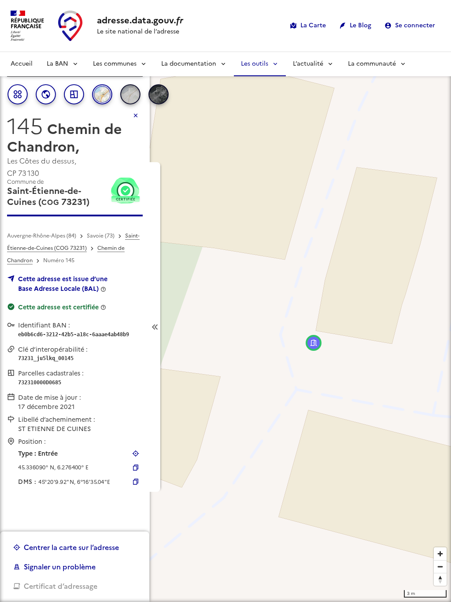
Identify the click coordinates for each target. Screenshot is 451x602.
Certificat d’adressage (60, 586)
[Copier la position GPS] (136, 468)
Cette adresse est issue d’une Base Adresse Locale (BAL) (62, 284)
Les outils (254, 63)
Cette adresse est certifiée (58, 307)
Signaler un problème (60, 566)
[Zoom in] (440, 553)
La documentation (188, 63)
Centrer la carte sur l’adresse (71, 547)
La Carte (313, 25)
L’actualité (308, 63)
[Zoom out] (440, 566)
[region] (225, 327)
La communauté (372, 63)
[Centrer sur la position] (136, 453)
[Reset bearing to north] (440, 579)
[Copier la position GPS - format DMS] (136, 482)
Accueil (22, 63)
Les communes (115, 63)
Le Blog (360, 25)
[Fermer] (136, 115)
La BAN (57, 63)
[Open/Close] (155, 327)
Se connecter (415, 25)
